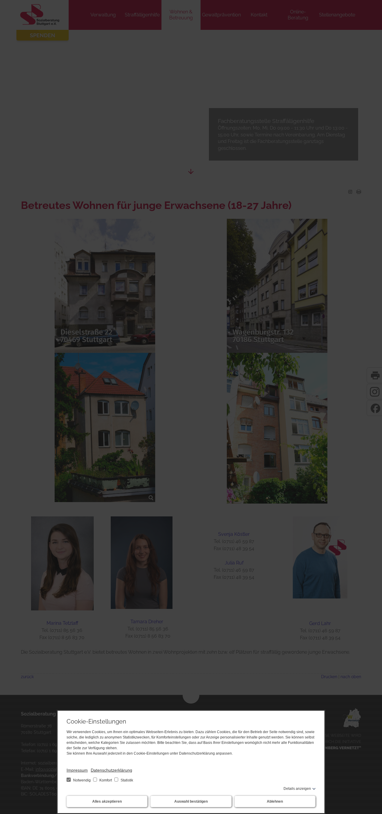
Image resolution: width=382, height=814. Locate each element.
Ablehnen (275, 801)
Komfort (105, 780)
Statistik (126, 780)
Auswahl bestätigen (191, 801)
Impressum (77, 770)
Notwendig (82, 780)
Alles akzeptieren (107, 801)
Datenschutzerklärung (111, 770)
